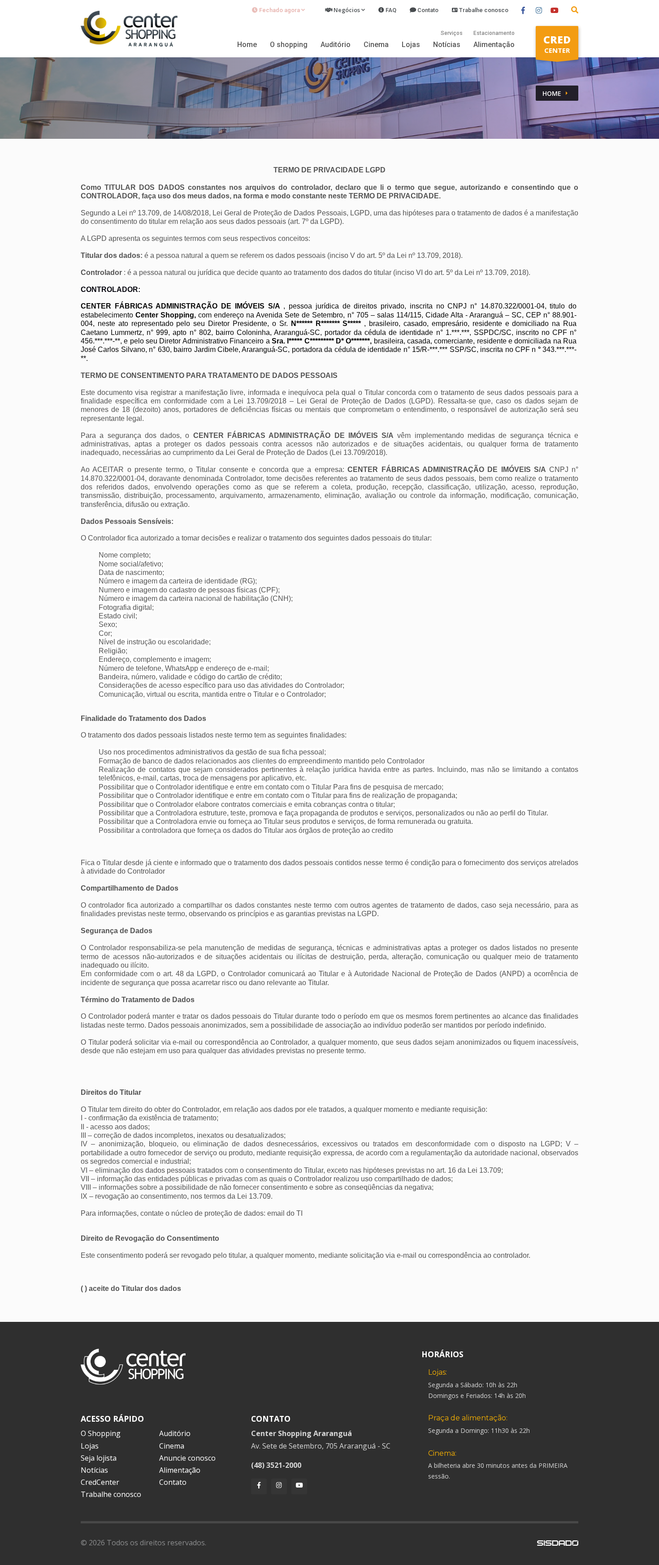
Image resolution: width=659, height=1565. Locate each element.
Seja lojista (99, 1458)
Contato (172, 1482)
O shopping (289, 44)
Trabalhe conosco (111, 1494)
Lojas (411, 44)
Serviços (452, 33)
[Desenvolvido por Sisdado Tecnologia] (557, 1543)
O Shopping (101, 1433)
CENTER (557, 43)
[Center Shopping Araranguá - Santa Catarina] (129, 28)
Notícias (446, 44)
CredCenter (100, 1482)
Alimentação (494, 44)
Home (247, 44)
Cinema (376, 44)
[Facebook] (259, 1486)
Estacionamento (494, 33)
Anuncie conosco (187, 1458)
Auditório (336, 44)
